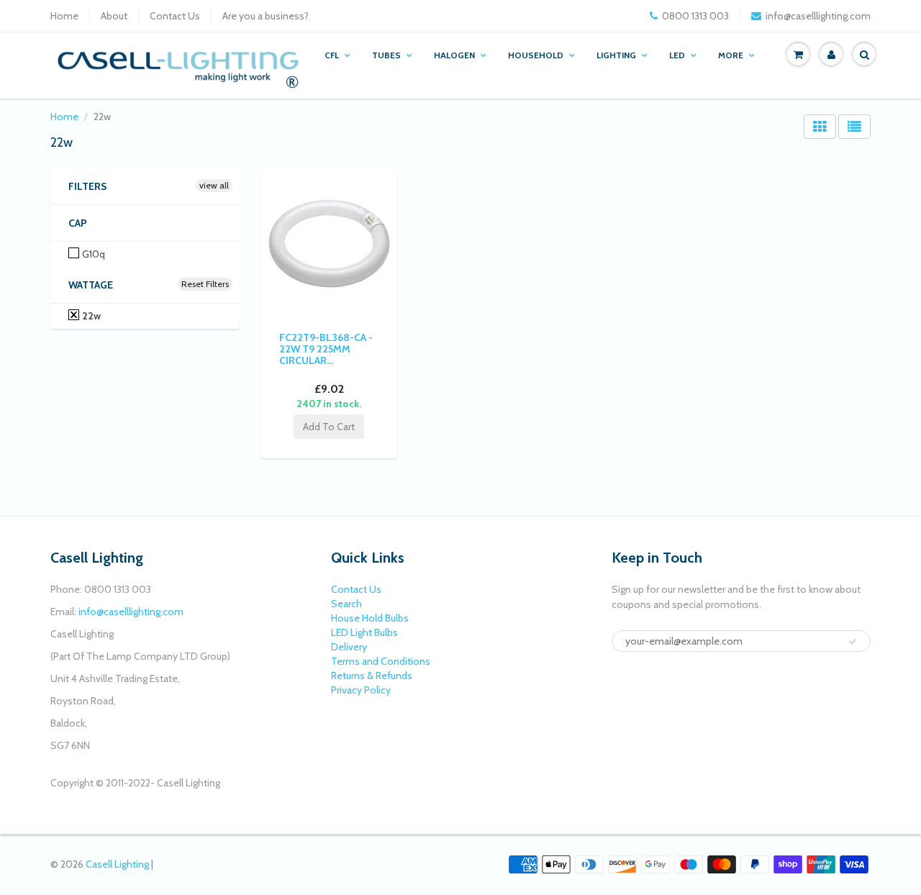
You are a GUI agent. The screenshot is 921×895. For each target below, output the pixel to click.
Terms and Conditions (380, 661)
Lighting (616, 55)
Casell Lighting (117, 864)
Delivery (349, 646)
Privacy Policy (361, 689)
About (114, 15)
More (730, 55)
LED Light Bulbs (364, 632)
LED (677, 55)
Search (346, 603)
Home (64, 15)
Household (535, 55)
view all (214, 185)
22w (90, 315)
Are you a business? (265, 15)
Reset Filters (205, 283)
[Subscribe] (853, 641)
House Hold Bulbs (370, 618)
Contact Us (175, 15)
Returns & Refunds (371, 675)
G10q (92, 253)
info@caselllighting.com (818, 15)
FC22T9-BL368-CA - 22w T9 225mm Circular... (326, 349)
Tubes (386, 55)
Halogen (454, 55)
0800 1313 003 (695, 15)
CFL (332, 55)
